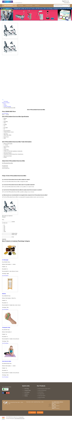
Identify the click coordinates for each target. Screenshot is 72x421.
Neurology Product (41, 393)
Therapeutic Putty (6, 327)
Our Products (8, 5)
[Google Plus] (9, 393)
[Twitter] (5, 393)
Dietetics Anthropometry (42, 390)
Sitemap (26, 395)
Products (5, 105)
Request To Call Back (6, 102)
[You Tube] (7, 393)
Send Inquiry (5, 101)
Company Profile (28, 5)
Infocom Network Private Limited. (19, 418)
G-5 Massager (5, 259)
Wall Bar (4, 293)
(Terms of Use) (21, 417)
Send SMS (41, 412)
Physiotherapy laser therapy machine (44, 388)
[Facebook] (3, 393)
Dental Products (40, 392)
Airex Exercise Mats (6, 361)
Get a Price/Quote (5, 113)
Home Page (20, 5)
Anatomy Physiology (7, 106)
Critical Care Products (41, 395)
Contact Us (37, 5)
